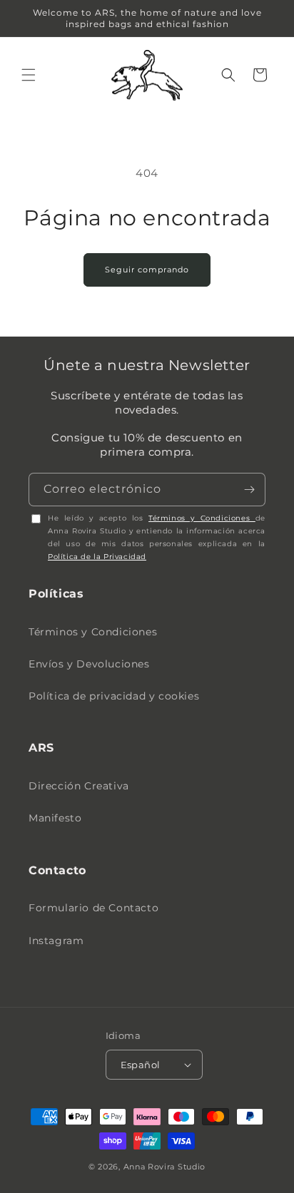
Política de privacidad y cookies (114, 696)
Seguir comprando (147, 270)
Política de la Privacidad (97, 556)
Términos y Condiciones (201, 518)
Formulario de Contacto (93, 907)
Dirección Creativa (79, 785)
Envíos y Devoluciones (89, 663)
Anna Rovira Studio (164, 1167)
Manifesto (55, 817)
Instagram (56, 940)
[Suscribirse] (249, 489)
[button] (28, 75)
